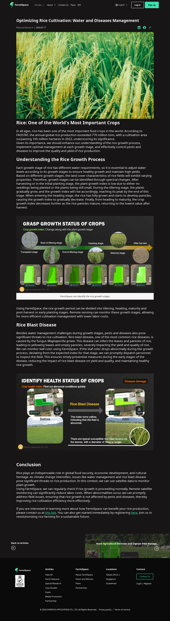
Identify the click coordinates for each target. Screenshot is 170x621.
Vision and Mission (84, 579)
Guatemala (111, 583)
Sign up (152, 5)
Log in (138, 5)
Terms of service (122, 609)
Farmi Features (52, 579)
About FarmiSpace (84, 575)
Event (48, 592)
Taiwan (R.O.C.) (113, 575)
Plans (73, 5)
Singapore (111, 579)
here (134, 512)
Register (148, 583)
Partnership (51, 601)
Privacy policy (105, 609)
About (50, 5)
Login (139, 583)
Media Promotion (53, 596)
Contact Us (63, 5)
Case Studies (51, 588)
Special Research (53, 583)
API (79, 5)
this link (50, 512)
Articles (38, 5)
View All (49, 575)
